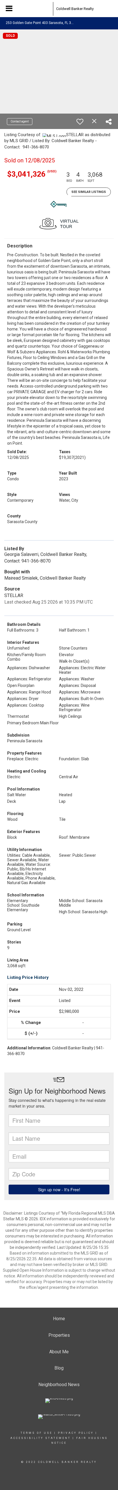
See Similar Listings (88, 192)
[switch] (80, 121)
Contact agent (20, 121)
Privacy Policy (76, 1432)
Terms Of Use (36, 1432)
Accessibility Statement (40, 1438)
